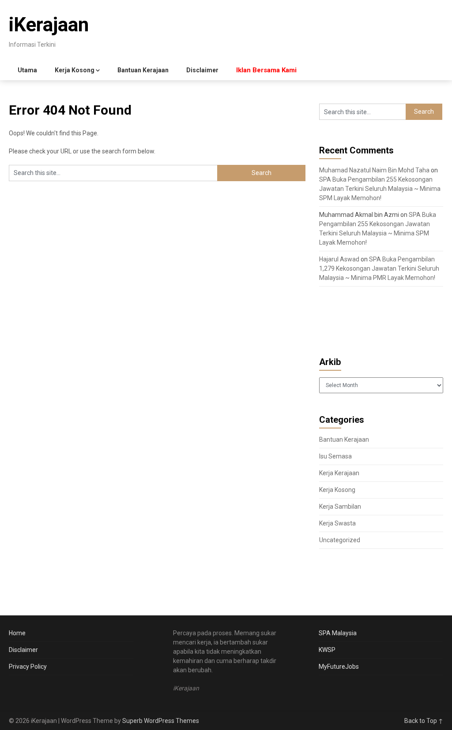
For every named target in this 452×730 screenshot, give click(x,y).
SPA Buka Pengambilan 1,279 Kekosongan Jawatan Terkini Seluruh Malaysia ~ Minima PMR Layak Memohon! (379, 268)
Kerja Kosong (74, 70)
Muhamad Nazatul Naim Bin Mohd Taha (374, 170)
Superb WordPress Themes (160, 720)
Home (17, 633)
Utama (27, 70)
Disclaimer (202, 70)
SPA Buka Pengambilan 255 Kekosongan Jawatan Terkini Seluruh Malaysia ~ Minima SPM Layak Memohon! (380, 188)
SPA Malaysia (338, 633)
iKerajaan (49, 24)
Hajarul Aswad (339, 259)
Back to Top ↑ (423, 720)
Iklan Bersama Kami (266, 70)
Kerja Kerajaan (339, 473)
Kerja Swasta (337, 523)
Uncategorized (339, 540)
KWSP (327, 649)
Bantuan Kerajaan (143, 70)
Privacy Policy (28, 666)
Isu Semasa (335, 456)
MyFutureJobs (339, 666)
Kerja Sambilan (340, 506)
